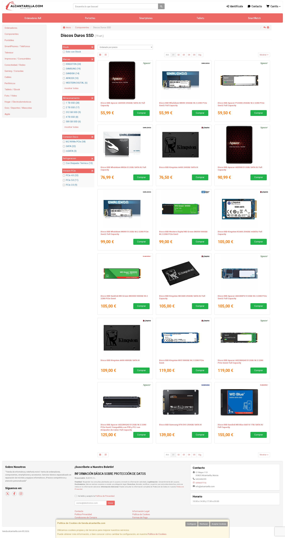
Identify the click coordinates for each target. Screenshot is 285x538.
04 (189, 55)
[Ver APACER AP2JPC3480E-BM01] (242, 80)
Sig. (200, 55)
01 (173, 55)
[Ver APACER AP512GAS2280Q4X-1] (242, 338)
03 (184, 55)
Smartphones (146, 18)
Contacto (256, 6)
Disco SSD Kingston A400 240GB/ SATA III (178, 167)
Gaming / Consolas (14, 71)
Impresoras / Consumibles (18, 58)
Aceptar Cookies (219, 524)
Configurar (191, 524)
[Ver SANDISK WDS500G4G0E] (125, 273)
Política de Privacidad (104, 496)
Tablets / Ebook (12, 89)
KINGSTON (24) (73, 64)
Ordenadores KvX (32, 18)
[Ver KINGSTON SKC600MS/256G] (242, 209)
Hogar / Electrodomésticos (18, 101)
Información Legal (140, 511)
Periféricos (10, 83)
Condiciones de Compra (86, 517)
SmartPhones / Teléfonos (17, 46)
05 (194, 55)
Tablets (200, 18)
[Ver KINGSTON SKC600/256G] (183, 273)
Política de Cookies (157, 534)
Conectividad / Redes (15, 65)
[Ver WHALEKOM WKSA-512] (125, 145)
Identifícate (236, 6)
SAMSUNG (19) (73, 68)
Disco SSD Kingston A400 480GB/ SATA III (120, 360)
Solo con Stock (73, 51)
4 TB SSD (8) (72, 117)
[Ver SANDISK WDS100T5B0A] (242, 402)
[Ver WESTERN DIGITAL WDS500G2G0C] (183, 209)
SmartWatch (254, 18)
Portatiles (90, 18)
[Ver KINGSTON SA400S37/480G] (125, 338)
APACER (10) (72, 78)
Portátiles (9, 40)
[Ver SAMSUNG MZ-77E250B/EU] (183, 402)
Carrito (274, 6)
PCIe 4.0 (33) (72, 175)
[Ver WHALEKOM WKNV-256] (183, 80)
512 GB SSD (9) (73, 112)
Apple (7, 114)
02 (179, 55)
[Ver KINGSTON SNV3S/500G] (183, 338)
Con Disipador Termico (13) (79, 163)
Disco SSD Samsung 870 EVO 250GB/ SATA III (180, 425)
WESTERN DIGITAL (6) (76, 82)
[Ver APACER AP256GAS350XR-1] (125, 80)
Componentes (12, 34)
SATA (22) (71, 146)
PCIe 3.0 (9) (71, 185)
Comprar (141, 113)
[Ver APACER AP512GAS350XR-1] (242, 145)
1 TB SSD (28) (72, 103)
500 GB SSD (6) (73, 121)
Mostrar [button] (263, 55)
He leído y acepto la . (96, 496)
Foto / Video (11, 95)
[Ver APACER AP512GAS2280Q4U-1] (125, 402)
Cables (8, 77)
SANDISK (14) (72, 73)
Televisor (9, 52)
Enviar (110, 503)
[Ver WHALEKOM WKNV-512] (125, 209)
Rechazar (204, 524)
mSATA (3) (71, 151)
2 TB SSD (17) (72, 107)
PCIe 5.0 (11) (72, 180)
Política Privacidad (83, 514)
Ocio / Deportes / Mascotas (18, 108)
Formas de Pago (140, 517)
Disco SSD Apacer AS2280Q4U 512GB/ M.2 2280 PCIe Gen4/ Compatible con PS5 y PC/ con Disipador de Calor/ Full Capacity (123, 427)
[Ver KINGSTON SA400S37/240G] (183, 145)
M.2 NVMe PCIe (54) (76, 141)
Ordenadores (11, 28)
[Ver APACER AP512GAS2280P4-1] (242, 273)
